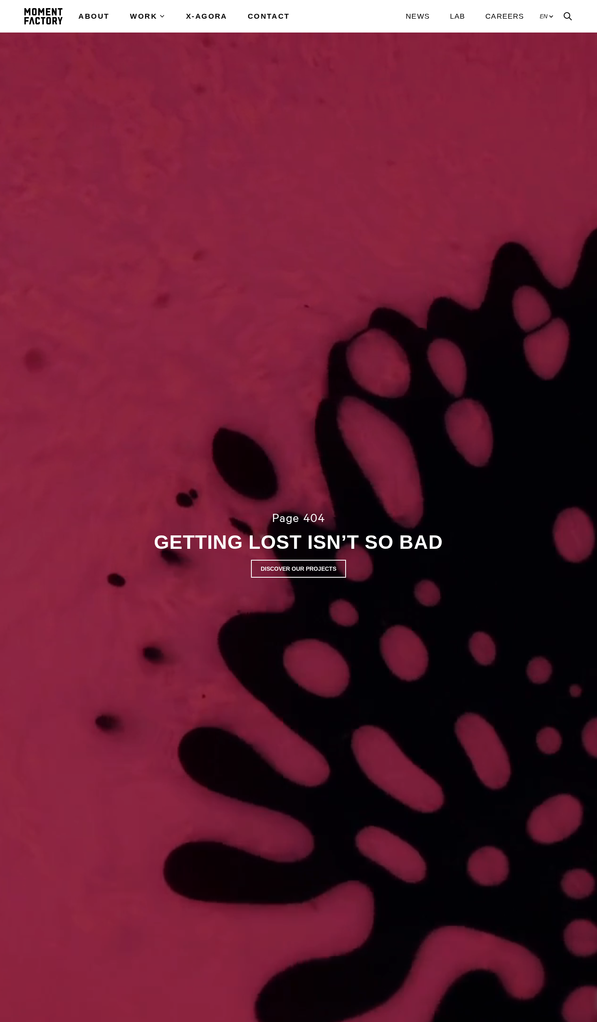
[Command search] (568, 16)
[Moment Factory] (43, 16)
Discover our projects (298, 568)
